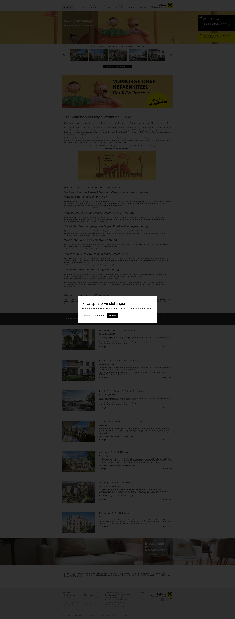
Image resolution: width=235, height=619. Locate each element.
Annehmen (112, 315)
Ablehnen (87, 315)
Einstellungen (99, 315)
